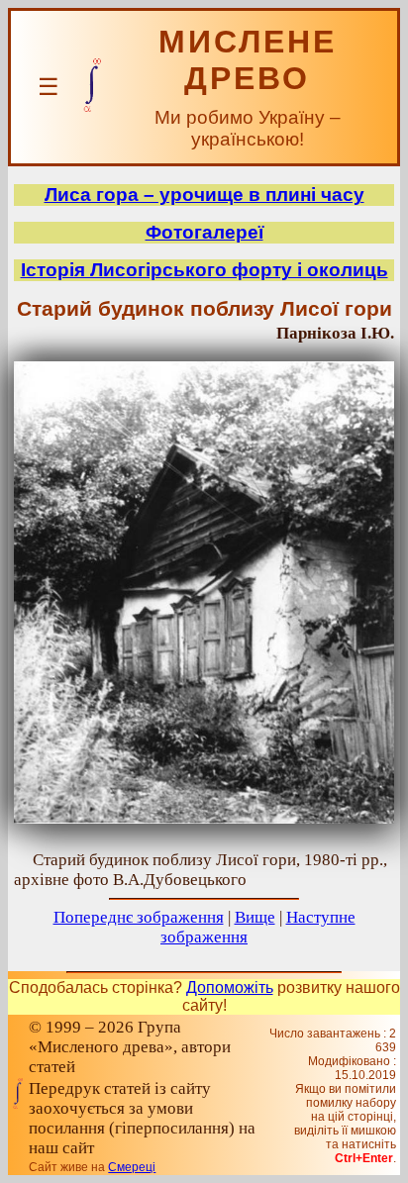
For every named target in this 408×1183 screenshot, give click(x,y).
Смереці (131, 1167)
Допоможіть (229, 987)
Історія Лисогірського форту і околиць (204, 269)
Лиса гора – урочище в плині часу (204, 194)
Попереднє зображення (138, 917)
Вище (255, 917)
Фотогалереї (204, 232)
